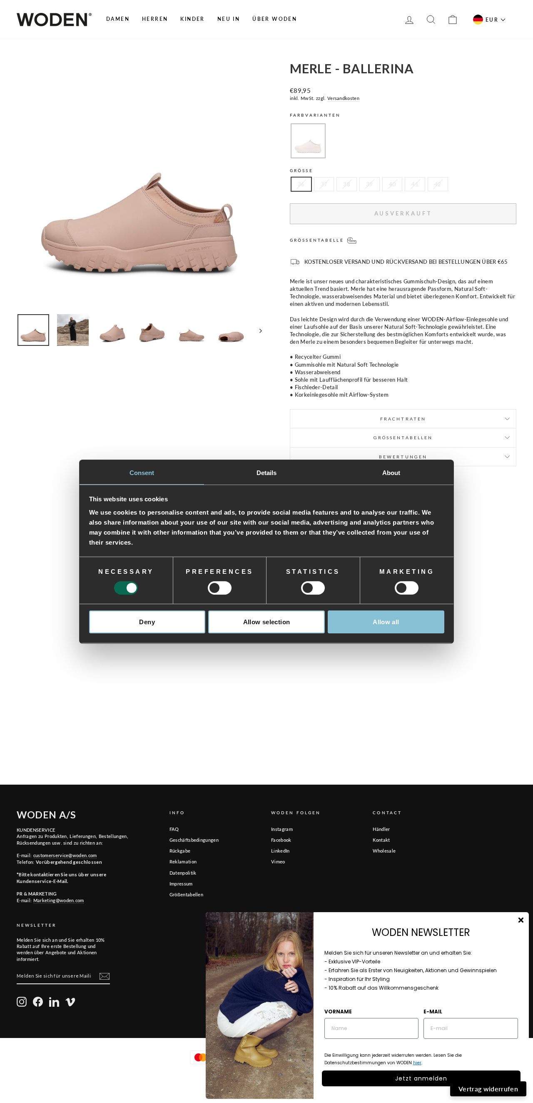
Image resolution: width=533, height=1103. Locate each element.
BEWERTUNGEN (403, 456)
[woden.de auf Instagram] (22, 1002)
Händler (381, 829)
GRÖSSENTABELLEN (403, 437)
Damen (118, 19)
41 (414, 184)
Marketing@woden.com (58, 900)
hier (417, 1063)
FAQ (174, 829)
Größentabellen (186, 894)
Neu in (228, 19)
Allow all (386, 621)
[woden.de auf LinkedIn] (54, 1002)
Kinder (192, 19)
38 (346, 184)
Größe (301, 170)
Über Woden (274, 19)
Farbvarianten (315, 115)
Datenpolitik (183, 872)
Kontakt (381, 840)
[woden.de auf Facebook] (38, 1002)
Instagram (282, 829)
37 (324, 184)
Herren (155, 19)
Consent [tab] (142, 472)
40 (392, 184)
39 (369, 184)
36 (301, 184)
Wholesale (384, 850)
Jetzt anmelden (421, 1078)
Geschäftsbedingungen (194, 840)
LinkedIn (280, 850)
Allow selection (266, 621)
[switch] (220, 588)
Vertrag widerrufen (488, 1089)
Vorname (338, 1011)
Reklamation (183, 861)
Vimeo (278, 861)
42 (437, 184)
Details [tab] (267, 472)
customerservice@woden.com (65, 855)
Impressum (181, 883)
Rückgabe (180, 850)
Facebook (281, 840)
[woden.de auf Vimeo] (70, 1002)
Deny (147, 621)
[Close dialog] (521, 920)
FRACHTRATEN (403, 418)
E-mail (432, 1011)
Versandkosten (343, 98)
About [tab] (391, 472)
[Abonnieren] (104, 976)
